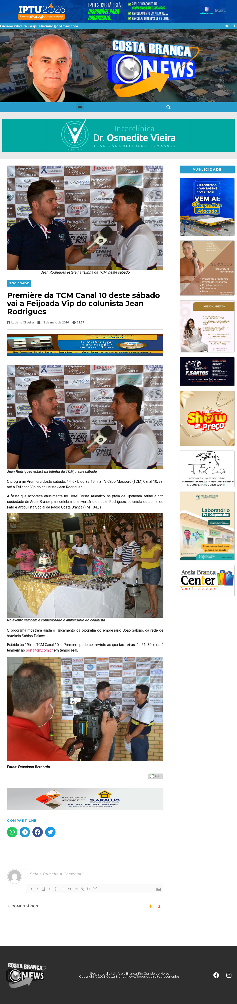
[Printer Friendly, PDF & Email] (155, 776)
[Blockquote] (69, 889)
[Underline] (44, 889)
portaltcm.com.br (39, 650)
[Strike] (50, 889)
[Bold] (31, 889)
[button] (80, 106)
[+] (95, 888)
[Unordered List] (63, 889)
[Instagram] (234, 26)
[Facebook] (227, 26)
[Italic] (37, 889)
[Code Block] (76, 889)
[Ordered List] (56, 889)
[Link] (82, 889)
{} (88, 888)
